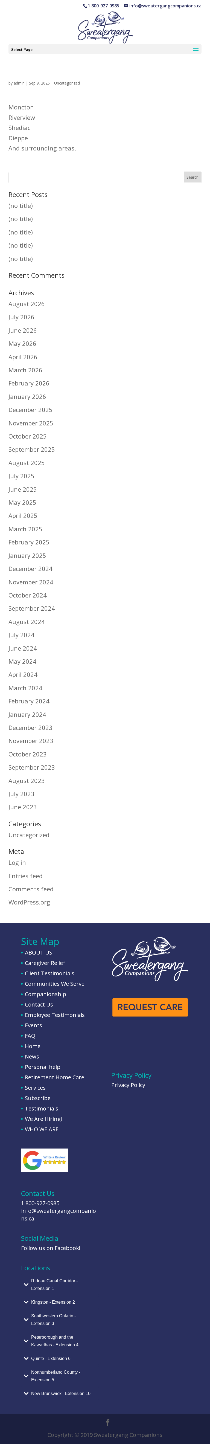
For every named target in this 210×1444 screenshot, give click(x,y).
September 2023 (31, 767)
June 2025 (22, 489)
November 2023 (30, 741)
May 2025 (22, 502)
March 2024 (25, 688)
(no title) (20, 205)
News (32, 1056)
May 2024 (22, 661)
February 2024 (28, 701)
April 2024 (22, 674)
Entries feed (25, 876)
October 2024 (27, 595)
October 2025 (27, 436)
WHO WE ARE (42, 1129)
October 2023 (27, 754)
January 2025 (27, 555)
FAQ (30, 1035)
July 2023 (21, 794)
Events (33, 1025)
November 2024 (30, 582)
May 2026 (22, 343)
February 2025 (28, 542)
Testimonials (41, 1108)
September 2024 (31, 608)
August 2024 (26, 621)
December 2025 (30, 409)
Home (32, 1046)
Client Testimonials (49, 973)
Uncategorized (67, 83)
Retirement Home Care (54, 1077)
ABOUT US (38, 952)
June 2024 (22, 648)
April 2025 (22, 515)
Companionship (45, 994)
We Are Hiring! (43, 1119)
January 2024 (27, 714)
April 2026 (22, 357)
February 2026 (28, 383)
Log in (17, 862)
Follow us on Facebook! (50, 1248)
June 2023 (22, 807)
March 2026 (25, 370)
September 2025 (31, 449)
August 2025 (26, 463)
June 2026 (22, 330)
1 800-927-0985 (40, 1203)
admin (19, 83)
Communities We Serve (54, 983)
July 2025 (21, 476)
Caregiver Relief (45, 963)
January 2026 (27, 396)
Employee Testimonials (55, 1015)
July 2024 (21, 635)
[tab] (60, 1284)
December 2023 (30, 727)
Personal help (42, 1067)
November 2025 (30, 423)
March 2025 (25, 529)
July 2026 (21, 317)
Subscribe (38, 1098)
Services (35, 1087)
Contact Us (39, 1004)
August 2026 (26, 304)
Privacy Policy (128, 1085)
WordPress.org (29, 902)
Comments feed (31, 889)
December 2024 (30, 568)
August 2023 (26, 780)
